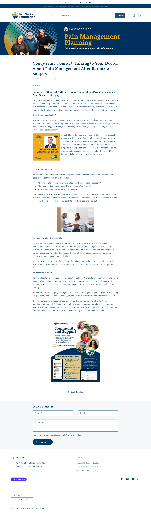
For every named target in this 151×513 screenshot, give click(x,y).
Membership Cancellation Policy (88, 467)
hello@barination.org (33, 466)
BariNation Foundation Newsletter (31, 463)
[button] (129, 15)
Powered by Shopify (37, 508)
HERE (108, 151)
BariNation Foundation (23, 508)
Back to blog (77, 392)
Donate (120, 15)
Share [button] (37, 86)
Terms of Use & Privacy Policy (88, 471)
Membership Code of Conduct (87, 463)
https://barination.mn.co (93, 311)
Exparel (92, 145)
